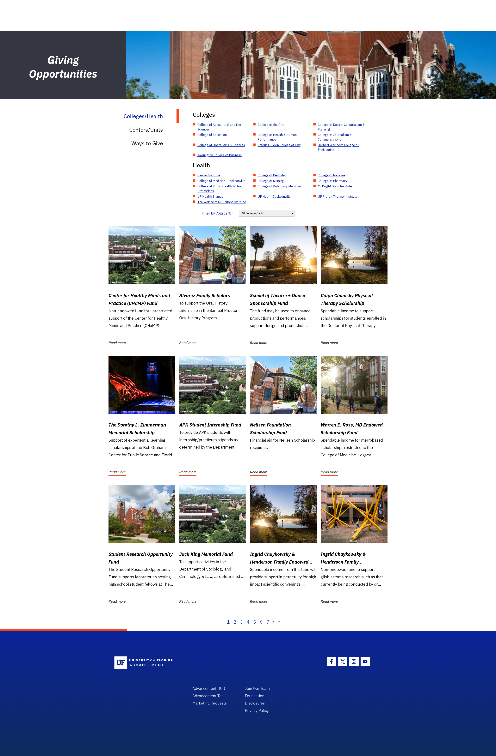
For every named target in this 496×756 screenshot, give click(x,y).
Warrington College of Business (219, 155)
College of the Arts (271, 125)
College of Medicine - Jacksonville (221, 181)
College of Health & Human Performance (277, 137)
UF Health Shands (210, 196)
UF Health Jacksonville (274, 196)
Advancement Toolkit (210, 695)
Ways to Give (147, 143)
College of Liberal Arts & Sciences (221, 145)
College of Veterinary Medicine (279, 186)
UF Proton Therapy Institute (337, 196)
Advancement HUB (208, 688)
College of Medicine (331, 175)
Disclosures (255, 703)
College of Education (212, 135)
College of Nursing (271, 181)
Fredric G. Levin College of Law (279, 145)
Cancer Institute (208, 175)
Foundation (254, 695)
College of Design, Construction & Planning (341, 127)
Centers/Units (146, 129)
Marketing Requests (209, 703)
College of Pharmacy (332, 181)
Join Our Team (257, 688)
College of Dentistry (272, 175)
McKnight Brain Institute (335, 186)
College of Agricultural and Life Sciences (219, 127)
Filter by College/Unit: (219, 213)
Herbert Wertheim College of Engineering (338, 147)
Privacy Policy (257, 710)
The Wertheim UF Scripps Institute (221, 202)
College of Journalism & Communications (335, 137)
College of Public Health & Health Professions (221, 188)
